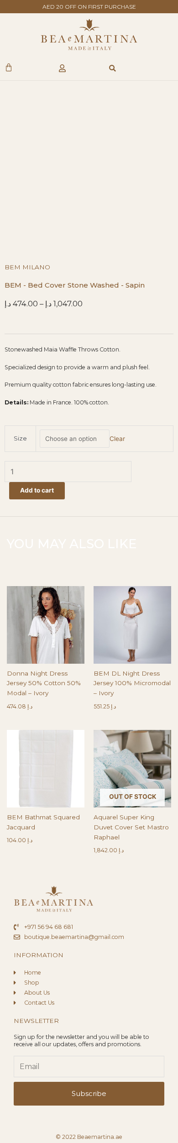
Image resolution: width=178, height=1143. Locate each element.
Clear (117, 438)
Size (20, 438)
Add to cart (37, 490)
